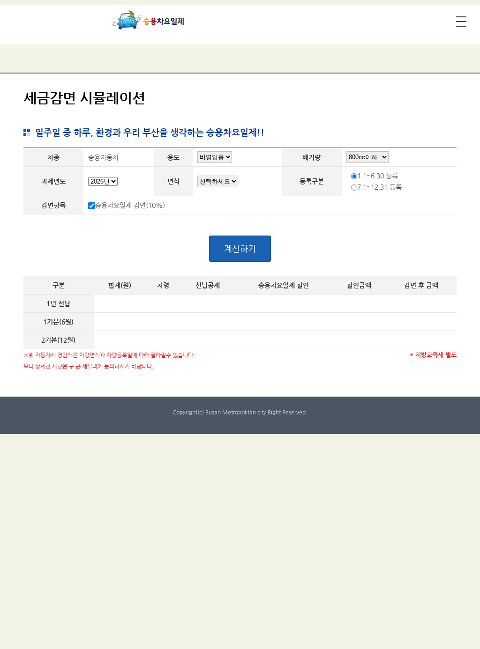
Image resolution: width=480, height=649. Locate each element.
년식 (173, 181)
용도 (173, 157)
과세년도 (53, 181)
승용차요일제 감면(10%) (130, 205)
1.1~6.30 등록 (377, 175)
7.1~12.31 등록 (379, 187)
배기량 (311, 157)
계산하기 (240, 248)
